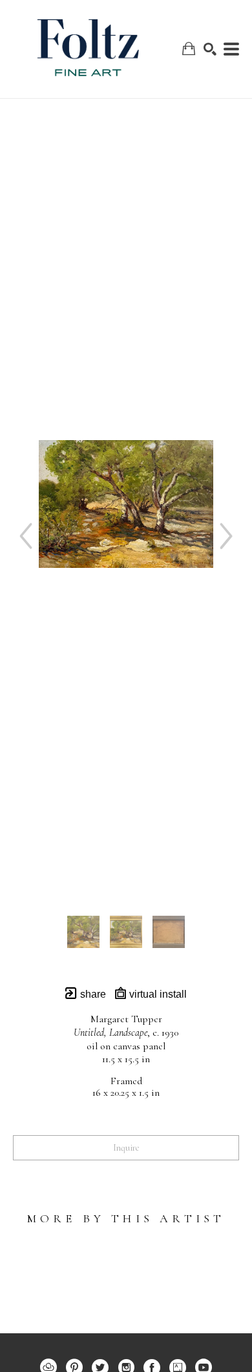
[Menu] (231, 49)
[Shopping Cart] (188, 48)
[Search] (210, 49)
